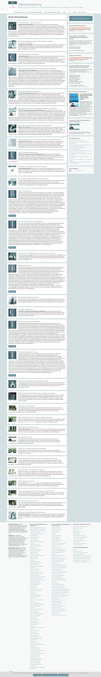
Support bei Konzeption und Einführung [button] (34, 12)
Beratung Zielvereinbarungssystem (58, 564)
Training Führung (33, 632)
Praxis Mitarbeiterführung (35, 606)
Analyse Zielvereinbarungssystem (58, 549)
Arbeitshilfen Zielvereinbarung (36, 546)
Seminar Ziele (32, 629)
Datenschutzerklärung (63, 675)
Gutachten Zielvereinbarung (57, 573)
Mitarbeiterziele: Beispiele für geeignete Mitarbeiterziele (33, 381)
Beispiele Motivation (34, 552)
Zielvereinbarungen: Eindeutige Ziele (28, 501)
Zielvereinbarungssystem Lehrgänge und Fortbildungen (80, 150)
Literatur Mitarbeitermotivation (79, 535)
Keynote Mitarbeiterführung (35, 590)
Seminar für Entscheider (56, 529)
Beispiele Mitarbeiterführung (35, 549)
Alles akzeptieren (37, 675)
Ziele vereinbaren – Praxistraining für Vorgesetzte (31, 469)
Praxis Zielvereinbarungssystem (58, 587)
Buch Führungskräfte (77, 531)
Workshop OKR (33, 665)
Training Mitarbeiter (34, 635)
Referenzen (75, 12)
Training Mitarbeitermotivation (36, 638)
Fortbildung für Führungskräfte (36, 583)
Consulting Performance (35, 581)
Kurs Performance (33, 593)
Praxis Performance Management (36, 609)
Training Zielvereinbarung (35, 648)
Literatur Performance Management (80, 537)
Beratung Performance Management (37, 566)
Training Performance (34, 642)
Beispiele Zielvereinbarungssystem (58, 555)
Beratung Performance (34, 564)
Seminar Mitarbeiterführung (35, 622)
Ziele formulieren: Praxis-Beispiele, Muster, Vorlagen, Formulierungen (36, 393)
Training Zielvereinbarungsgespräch (37, 650)
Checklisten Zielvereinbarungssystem (59, 567)
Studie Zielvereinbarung (78, 544)
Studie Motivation (76, 541)
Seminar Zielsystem (55, 598)
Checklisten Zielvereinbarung (36, 578)
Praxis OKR (32, 607)
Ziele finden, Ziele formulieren (26, 406)
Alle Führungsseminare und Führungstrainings (79, 86)
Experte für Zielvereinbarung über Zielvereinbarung (32, 448)
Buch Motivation (76, 532)
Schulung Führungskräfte (35, 615)
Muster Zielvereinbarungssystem (58, 584)
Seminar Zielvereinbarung (35, 630)
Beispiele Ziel (32, 560)
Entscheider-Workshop (56, 530)
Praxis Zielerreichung (34, 610)
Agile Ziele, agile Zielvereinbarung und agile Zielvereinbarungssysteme (37, 68)
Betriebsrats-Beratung (24, 265)
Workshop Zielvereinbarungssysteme (59, 614)
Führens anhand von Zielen (29, 422)
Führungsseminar (33, 586)
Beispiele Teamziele (34, 558)
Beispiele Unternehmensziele (57, 552)
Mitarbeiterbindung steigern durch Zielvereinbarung (32, 166)
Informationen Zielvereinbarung (36, 589)
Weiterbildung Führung (34, 656)
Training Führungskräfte (34, 633)
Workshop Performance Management (37, 667)
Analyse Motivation (34, 538)
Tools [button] (69, 12)
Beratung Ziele (33, 567)
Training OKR (32, 641)
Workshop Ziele (33, 668)
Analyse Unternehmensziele (57, 544)
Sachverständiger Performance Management (60, 592)
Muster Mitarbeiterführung (35, 596)
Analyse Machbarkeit (56, 538)
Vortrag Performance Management (37, 653)
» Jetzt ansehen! (82, 115)
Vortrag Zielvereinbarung (35, 655)
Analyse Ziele (32, 543)
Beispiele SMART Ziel (34, 557)
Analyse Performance (34, 540)
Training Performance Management (37, 644)
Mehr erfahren (12, 215)
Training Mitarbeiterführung (35, 636)
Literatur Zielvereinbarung (78, 538)
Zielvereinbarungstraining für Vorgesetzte (38, 527)
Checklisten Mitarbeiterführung (36, 573)
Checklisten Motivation (34, 575)
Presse (79, 12)
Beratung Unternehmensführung (58, 560)
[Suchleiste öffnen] (86, 12)
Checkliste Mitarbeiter (34, 570)
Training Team (33, 645)
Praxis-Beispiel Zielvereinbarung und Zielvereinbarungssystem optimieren (38, 458)
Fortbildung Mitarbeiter (34, 584)
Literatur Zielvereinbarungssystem (80, 540)
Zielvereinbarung (30, 4)
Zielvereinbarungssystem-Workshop (28, 297)
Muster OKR (32, 598)
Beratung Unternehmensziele (57, 561)
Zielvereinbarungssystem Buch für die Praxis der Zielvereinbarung (36, 491)
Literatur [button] (64, 12)
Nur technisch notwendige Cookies (49, 675)
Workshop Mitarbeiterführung (36, 664)
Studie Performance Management (79, 543)
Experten (23, 12)
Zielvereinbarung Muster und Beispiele (28, 54)
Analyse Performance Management (37, 541)
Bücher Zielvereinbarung (25, 191)
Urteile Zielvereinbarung (35, 652)
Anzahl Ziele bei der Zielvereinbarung (28, 427)
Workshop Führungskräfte (35, 662)
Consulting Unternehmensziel (57, 570)
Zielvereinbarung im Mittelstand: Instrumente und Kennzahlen (35, 125)
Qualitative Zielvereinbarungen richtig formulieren (31, 512)
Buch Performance (76, 534)
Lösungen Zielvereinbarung (35, 595)
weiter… (10, 533)
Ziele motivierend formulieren (26, 481)
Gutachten (54, 534)
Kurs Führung (32, 592)
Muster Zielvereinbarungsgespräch (37, 604)
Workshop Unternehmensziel (57, 611)
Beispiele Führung (33, 547)
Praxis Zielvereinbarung (34, 612)
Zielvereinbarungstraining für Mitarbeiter (29, 321)
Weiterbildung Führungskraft (35, 658)
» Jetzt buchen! (88, 133)
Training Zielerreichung (34, 647)
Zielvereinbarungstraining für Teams (28, 352)
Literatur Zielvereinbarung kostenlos (28, 152)
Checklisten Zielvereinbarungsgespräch (38, 579)
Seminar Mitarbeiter (34, 621)
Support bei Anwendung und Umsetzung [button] (52, 12)
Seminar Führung (33, 618)
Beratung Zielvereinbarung (35, 569)
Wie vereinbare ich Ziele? (25, 437)
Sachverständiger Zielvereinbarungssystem (60, 595)
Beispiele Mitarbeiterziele (35, 550)
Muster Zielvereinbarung (35, 602)
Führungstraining (33, 587)
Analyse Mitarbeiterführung (57, 540)
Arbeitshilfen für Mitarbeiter (25, 309)
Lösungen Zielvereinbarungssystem (59, 578)
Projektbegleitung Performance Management (60, 589)
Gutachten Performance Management (59, 572)
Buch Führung (75, 529)
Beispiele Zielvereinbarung (35, 561)
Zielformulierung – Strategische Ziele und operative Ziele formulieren (36, 253)
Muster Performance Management (37, 599)
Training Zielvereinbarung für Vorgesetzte (29, 91)
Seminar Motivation (34, 624)
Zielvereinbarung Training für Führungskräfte (30, 221)
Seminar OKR (32, 625)
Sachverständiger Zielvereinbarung (58, 593)
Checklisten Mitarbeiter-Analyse (36, 572)
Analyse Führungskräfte (56, 535)
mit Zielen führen (31, 482)
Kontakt (83, 12)
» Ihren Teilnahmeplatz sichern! (81, 44)
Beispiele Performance (34, 553)
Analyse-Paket (54, 532)
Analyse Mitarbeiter (34, 535)
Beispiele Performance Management (37, 555)
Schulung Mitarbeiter (34, 616)
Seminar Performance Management (37, 627)
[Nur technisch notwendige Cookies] (99, 674)
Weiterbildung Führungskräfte (36, 659)
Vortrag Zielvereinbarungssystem (58, 608)
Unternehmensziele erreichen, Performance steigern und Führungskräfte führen (40, 139)
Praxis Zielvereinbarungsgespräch (36, 613)
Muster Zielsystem (55, 583)
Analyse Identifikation (56, 537)
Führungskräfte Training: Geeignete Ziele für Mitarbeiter (33, 178)
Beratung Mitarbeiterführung (35, 563)
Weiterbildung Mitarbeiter (35, 661)
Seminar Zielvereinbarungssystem (58, 599)
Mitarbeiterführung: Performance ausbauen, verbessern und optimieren (37, 108)
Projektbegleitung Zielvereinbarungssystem (60, 590)
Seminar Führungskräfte (34, 619)
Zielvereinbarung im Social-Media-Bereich (29, 22)
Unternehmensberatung (56, 527)
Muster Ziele (32, 601)
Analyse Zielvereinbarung (35, 544)
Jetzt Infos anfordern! (79, 30)
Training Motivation (34, 639)
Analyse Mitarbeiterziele (35, 537)
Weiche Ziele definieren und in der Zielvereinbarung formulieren (35, 417)
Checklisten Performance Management (37, 576)
